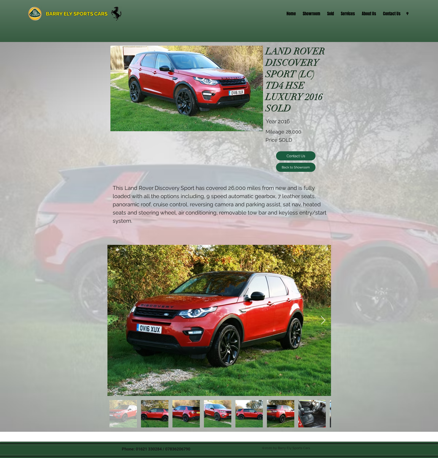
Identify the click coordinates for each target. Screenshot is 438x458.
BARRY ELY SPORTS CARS (76, 14)
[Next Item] (323, 320)
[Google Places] (407, 13)
